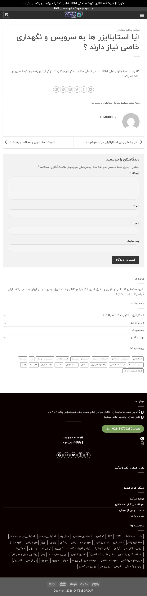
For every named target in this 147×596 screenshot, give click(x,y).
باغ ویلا (52, 542)
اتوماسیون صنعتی (82, 536)
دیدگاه (134, 173)
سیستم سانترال (109, 560)
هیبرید (44, 560)
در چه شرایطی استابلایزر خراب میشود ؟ (112, 142)
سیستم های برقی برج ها (84, 560)
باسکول (63, 542)
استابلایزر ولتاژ (100, 359)
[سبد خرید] (6, 15)
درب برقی (33, 548)
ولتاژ (23, 365)
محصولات (138, 330)
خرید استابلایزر (117, 365)
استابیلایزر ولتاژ (45, 359)
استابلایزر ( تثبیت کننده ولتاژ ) (123, 315)
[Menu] (142, 15)
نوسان (59, 365)
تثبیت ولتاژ (16, 542)
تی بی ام (46, 548)
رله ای (84, 365)
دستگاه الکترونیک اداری (130, 554)
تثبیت (22, 359)
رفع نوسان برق (98, 365)
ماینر (65, 560)
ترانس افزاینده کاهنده (78, 548)
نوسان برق (46, 365)
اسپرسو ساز (85, 542)
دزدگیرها (20, 548)
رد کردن (28, 3)
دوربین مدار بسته (58, 554)
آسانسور (100, 536)
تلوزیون (59, 548)
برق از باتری (32, 542)
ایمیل (134, 224)
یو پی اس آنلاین (87, 566)
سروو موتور (71, 365)
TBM (118, 536)
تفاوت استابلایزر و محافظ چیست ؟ (32, 142)
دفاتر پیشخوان (79, 554)
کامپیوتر (17, 560)
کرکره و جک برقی (133, 566)
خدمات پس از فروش (131, 510)
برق (31, 359)
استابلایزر (137, 359)
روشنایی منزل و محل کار (24, 554)
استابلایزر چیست (80, 359)
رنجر (43, 554)
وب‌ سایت (133, 241)
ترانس (117, 548)
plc (140, 536)
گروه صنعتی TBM (133, 371)
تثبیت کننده (135, 365)
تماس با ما (137, 516)
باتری (73, 542)
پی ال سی (31, 560)
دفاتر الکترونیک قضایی (102, 554)
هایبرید (34, 365)
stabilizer (130, 536)
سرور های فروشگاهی (131, 560)
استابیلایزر (62, 359)
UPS (110, 536)
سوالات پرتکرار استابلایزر (128, 30)
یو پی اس (137, 337)
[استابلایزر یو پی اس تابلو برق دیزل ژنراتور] (73, 15)
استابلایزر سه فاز (120, 359)
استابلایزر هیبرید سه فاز (22, 536)
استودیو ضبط (102, 542)
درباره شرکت (136, 499)
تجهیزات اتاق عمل (133, 548)
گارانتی (117, 566)
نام (136, 206)
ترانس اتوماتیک (102, 548)
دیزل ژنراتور (136, 323)
